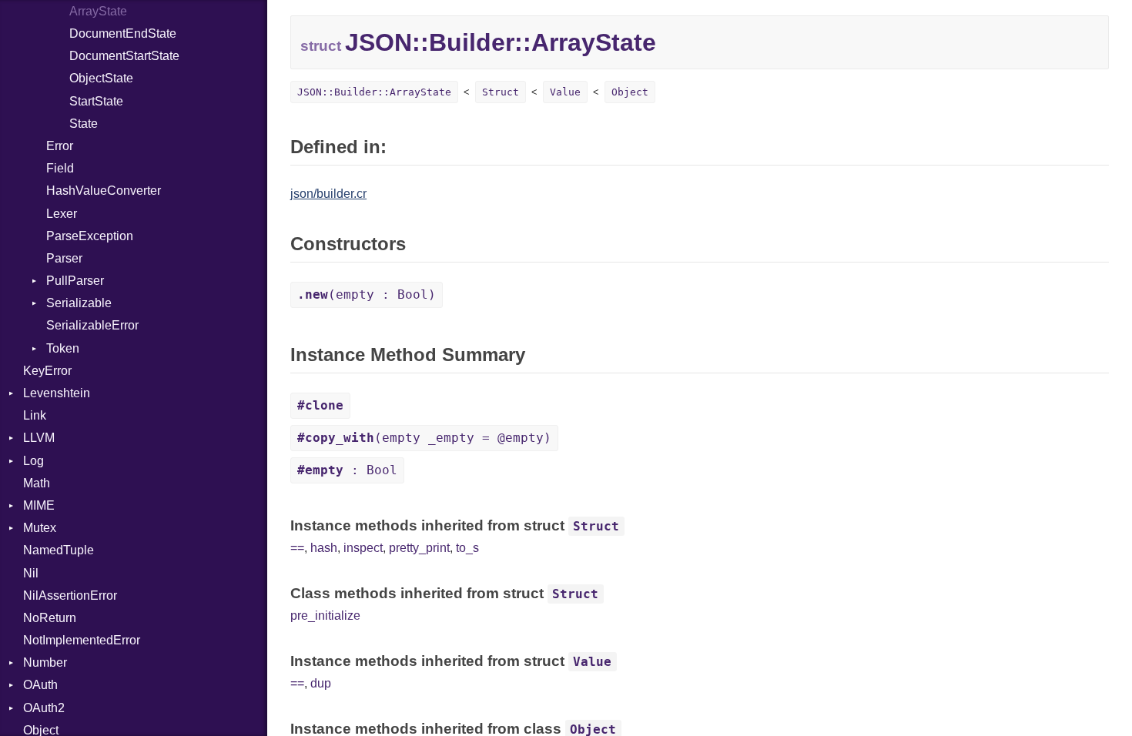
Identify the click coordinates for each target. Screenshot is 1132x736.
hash (323, 547)
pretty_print (419, 547)
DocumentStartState (124, 55)
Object (629, 92)
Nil (31, 573)
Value (565, 92)
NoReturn (49, 617)
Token (62, 348)
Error (59, 145)
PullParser (75, 280)
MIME (39, 505)
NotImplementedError (81, 640)
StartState (96, 101)
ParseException (89, 236)
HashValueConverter (103, 190)
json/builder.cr (328, 193)
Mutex (39, 527)
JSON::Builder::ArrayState (374, 92)
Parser (64, 258)
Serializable (79, 302)
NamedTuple (58, 550)
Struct (500, 92)
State (83, 123)
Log (33, 460)
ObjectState (101, 78)
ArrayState (98, 11)
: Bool (347, 470)
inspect (363, 547)
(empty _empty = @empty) (424, 437)
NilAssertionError (70, 595)
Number (45, 662)
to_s (467, 547)
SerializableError (92, 325)
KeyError (47, 370)
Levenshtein (56, 393)
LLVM (39, 437)
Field (60, 168)
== (297, 547)
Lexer (61, 213)
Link (34, 415)
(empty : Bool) (366, 294)
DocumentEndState (122, 33)
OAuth (40, 684)
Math (36, 483)
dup (320, 683)
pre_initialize (325, 615)
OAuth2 (44, 707)
